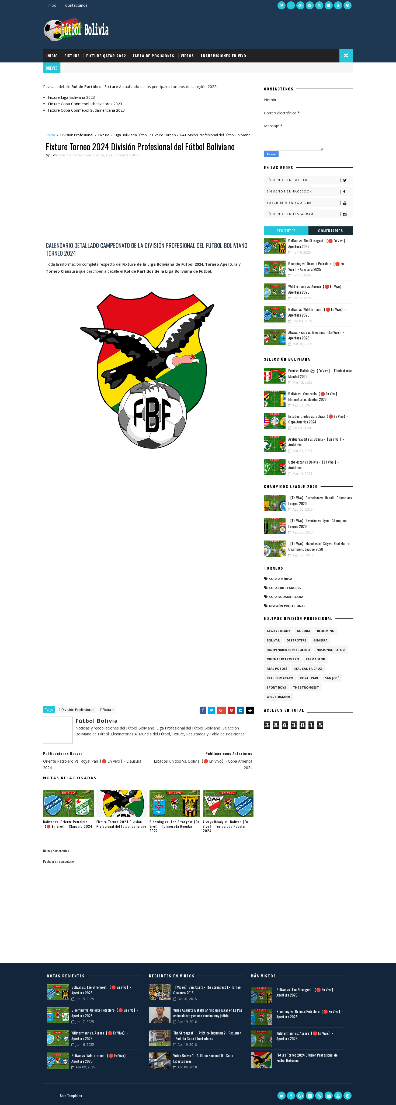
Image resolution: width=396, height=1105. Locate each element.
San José (332, 678)
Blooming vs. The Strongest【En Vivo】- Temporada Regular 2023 (174, 826)
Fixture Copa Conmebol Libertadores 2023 (85, 103)
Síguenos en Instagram (290, 214)
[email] (329, 5)
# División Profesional (76, 709)
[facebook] (291, 5)
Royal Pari (309, 678)
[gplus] (300, 5)
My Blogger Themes (100, 1095)
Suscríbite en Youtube (289, 203)
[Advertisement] (147, 201)
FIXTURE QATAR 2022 (106, 55)
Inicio (52, 5)
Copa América (280, 579)
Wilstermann (278, 697)
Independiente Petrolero (288, 650)
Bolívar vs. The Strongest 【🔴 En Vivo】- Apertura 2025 (306, 992)
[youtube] (338, 5)
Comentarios (330, 230)
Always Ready (278, 631)
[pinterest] (347, 5)
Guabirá (320, 640)
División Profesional (76, 134)
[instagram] (310, 5)
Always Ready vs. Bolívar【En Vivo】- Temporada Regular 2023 (225, 826)
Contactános (76, 5)
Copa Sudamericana (286, 597)
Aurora (303, 631)
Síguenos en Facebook (289, 191)
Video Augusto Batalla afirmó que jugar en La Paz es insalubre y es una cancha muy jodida (207, 1012)
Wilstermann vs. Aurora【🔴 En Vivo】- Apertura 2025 (304, 1035)
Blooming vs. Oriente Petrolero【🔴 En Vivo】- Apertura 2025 (316, 266)
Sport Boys (276, 687)
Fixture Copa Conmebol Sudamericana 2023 (86, 110)
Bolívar (273, 640)
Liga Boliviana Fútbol (131, 134)
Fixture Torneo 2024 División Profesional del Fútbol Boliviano (121, 824)
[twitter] (281, 5)
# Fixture (107, 709)
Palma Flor (315, 659)
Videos (187, 55)
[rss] (319, 5)
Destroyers (297, 640)
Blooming (325, 631)
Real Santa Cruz (308, 668)
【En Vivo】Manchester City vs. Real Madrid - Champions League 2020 (320, 546)
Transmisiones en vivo (223, 55)
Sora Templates (71, 1095)
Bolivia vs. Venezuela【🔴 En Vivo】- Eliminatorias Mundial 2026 (314, 396)
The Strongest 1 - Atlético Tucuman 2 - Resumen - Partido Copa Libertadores (207, 1035)
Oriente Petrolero (283, 659)
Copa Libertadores (285, 588)
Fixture (72, 55)
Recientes (286, 230)
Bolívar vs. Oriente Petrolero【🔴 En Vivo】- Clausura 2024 (67, 824)
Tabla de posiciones (153, 55)
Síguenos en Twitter (287, 180)
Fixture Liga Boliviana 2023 (71, 97)
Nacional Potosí (331, 650)
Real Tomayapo (280, 678)
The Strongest (306, 687)
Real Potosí (277, 668)
